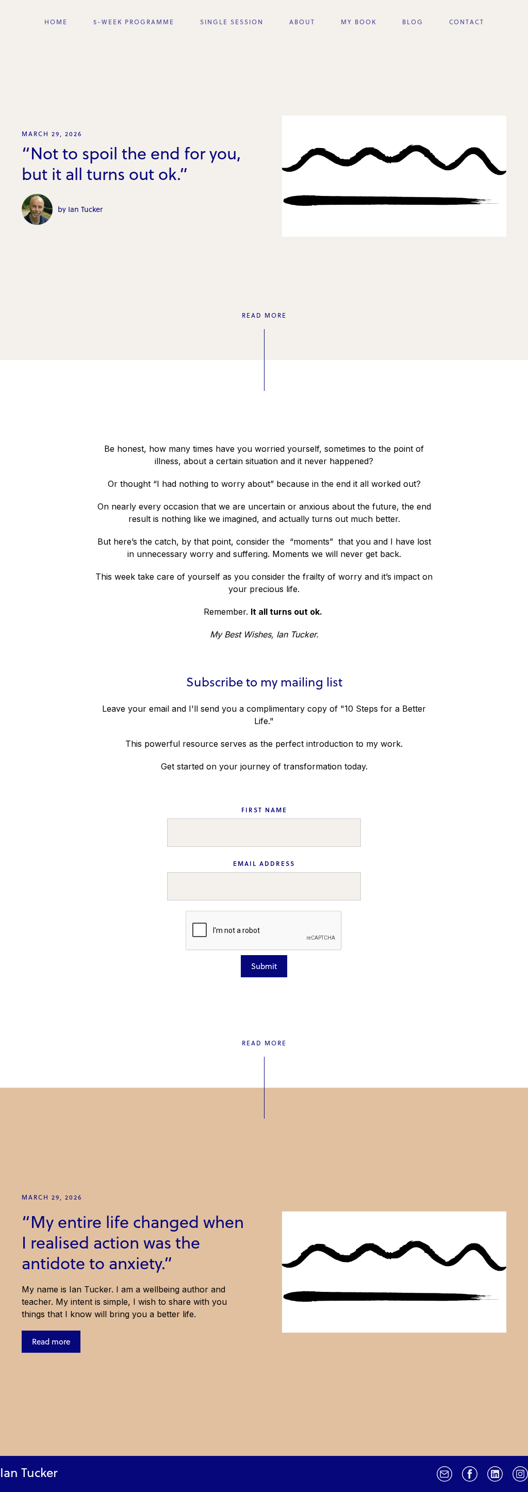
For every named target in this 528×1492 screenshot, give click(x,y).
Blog (412, 21)
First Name (264, 809)
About (302, 21)
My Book (358, 21)
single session (231, 21)
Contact (466, 21)
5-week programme (133, 21)
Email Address (264, 863)
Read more (51, 1341)
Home (56, 21)
